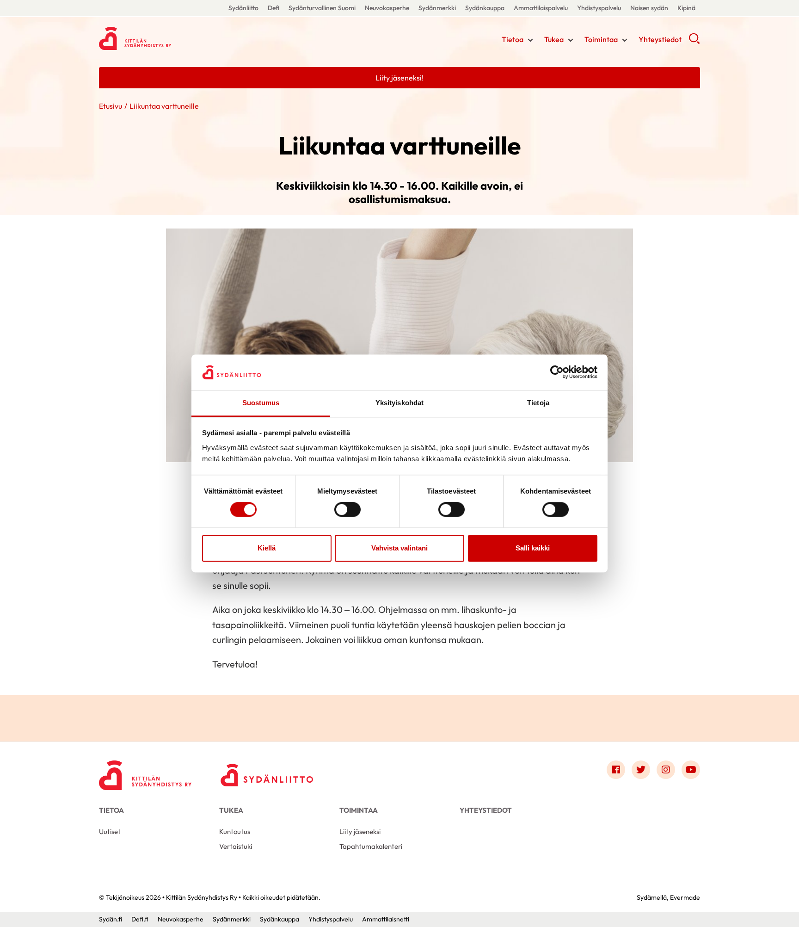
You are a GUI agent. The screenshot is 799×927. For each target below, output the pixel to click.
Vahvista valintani (399, 548)
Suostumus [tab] (261, 403)
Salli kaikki (533, 548)
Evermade (685, 897)
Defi (273, 8)
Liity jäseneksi (360, 831)
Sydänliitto (243, 8)
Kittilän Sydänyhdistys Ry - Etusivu (173, 38)
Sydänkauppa (484, 8)
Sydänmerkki (437, 8)
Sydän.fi (110, 919)
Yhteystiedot (660, 39)
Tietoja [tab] (538, 403)
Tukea (554, 39)
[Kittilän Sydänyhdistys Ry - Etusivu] (145, 772)
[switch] (347, 509)
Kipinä (686, 8)
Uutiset (110, 831)
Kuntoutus (234, 831)
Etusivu (110, 106)
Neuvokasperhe (387, 8)
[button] (694, 41)
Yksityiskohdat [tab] (399, 403)
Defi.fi (139, 919)
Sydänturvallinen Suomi (322, 8)
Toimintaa (601, 39)
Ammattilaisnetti (385, 919)
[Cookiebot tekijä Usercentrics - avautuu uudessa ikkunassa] (556, 372)
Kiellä (267, 548)
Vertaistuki (235, 846)
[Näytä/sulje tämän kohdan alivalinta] (530, 40)
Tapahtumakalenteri (370, 846)
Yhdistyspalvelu (599, 8)
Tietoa (512, 39)
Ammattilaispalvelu (541, 8)
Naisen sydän (649, 8)
